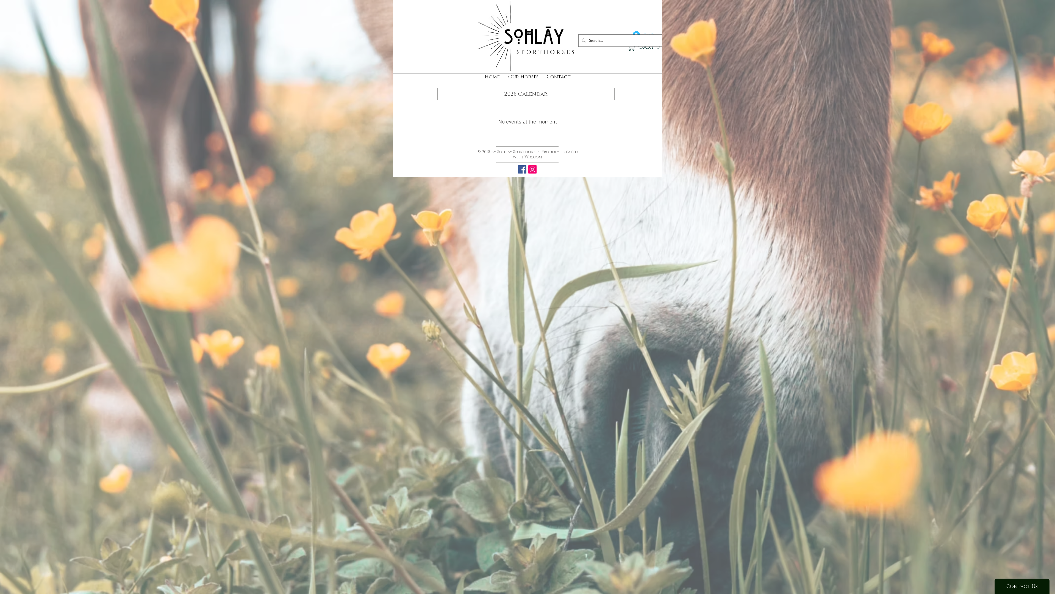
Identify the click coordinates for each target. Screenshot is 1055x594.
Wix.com (533, 157)
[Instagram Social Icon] (532, 169)
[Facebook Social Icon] (522, 169)
